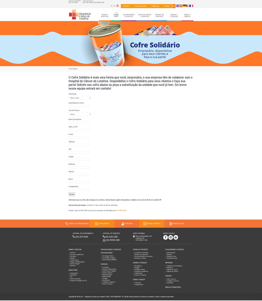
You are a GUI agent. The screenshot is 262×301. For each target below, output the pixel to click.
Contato (166, 6)
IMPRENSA (169, 263)
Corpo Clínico (74, 260)
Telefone (72, 142)
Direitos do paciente (141, 254)
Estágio (137, 268)
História (72, 253)
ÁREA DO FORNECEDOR (173, 287)
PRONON (73, 275)
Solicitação (72, 94)
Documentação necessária (143, 256)
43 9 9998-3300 (121, 210)
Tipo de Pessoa (74, 110)
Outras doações (75, 279)
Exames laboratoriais (109, 269)
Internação (106, 280)
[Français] (191, 6)
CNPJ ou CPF (73, 127)
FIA (71, 277)
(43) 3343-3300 (87, 2)
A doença (138, 283)
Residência (138, 266)
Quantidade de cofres (76, 103)
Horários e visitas (140, 258)
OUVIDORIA (129, 224)
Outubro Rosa (171, 256)
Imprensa (126, 6)
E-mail (71, 134)
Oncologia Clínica (108, 256)
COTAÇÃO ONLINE (178, 224)
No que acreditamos (77, 254)
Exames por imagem (109, 271)
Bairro (71, 179)
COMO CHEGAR (103, 224)
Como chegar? (75, 264)
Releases (170, 268)
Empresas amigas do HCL (78, 280)
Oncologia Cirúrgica (108, 258)
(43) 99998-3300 (99, 2)
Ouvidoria (170, 283)
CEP (70, 149)
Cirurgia (104, 278)
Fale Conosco (171, 279)
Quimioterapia (107, 275)
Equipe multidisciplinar (77, 262)
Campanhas (74, 273)
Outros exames (107, 273)
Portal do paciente (140, 6)
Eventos (169, 254)
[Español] (181, 6)
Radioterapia (106, 276)
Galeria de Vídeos (172, 271)
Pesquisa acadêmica (141, 271)
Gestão (72, 258)
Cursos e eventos (140, 275)
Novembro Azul (172, 258)
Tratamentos (139, 284)
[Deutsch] (184, 6)
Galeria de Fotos (172, 269)
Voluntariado (171, 253)
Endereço (72, 164)
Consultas (105, 267)
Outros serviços (107, 284)
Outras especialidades (109, 260)
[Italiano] (188, 6)
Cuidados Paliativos (108, 282)
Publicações (138, 273)
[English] (178, 6)
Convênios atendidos (142, 253)
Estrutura (73, 256)
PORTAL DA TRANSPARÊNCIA (79, 224)
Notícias (73, 265)
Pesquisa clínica (140, 269)
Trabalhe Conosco (173, 281)
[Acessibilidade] (117, 5)
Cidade (71, 157)
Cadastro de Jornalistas (174, 266)
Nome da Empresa (75, 119)
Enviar (71, 194)
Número (71, 172)
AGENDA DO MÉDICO (153, 224)
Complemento (73, 187)
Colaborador (155, 6)
